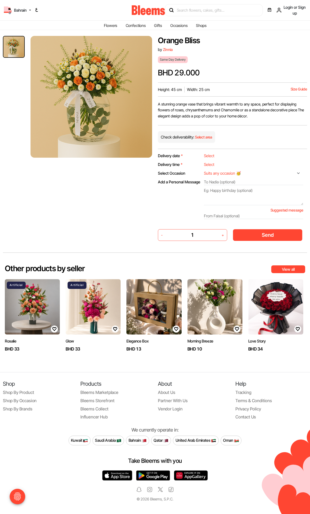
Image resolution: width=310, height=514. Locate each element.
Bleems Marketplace (99, 392)
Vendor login (170, 408)
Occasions (179, 25)
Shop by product (18, 392)
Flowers (110, 25)
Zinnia (168, 49)
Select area (203, 137)
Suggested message (287, 210)
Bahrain (135, 440)
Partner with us (172, 400)
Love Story (257, 341)
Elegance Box (137, 341)
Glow (70, 341)
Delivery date (170, 155)
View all (288, 269)
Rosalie (10, 341)
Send (268, 235)
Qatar (158, 440)
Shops (201, 25)
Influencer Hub (94, 416)
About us (166, 392)
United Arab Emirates (193, 440)
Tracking (243, 392)
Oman (228, 440)
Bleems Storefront (97, 400)
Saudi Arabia (105, 440)
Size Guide (299, 89)
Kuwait (77, 440)
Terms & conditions (253, 400)
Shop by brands (17, 408)
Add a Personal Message (179, 181)
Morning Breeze (200, 341)
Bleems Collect (94, 408)
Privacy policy (248, 408)
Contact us (245, 416)
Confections (136, 25)
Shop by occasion (20, 400)
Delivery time (170, 164)
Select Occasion (171, 173)
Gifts (158, 25)
